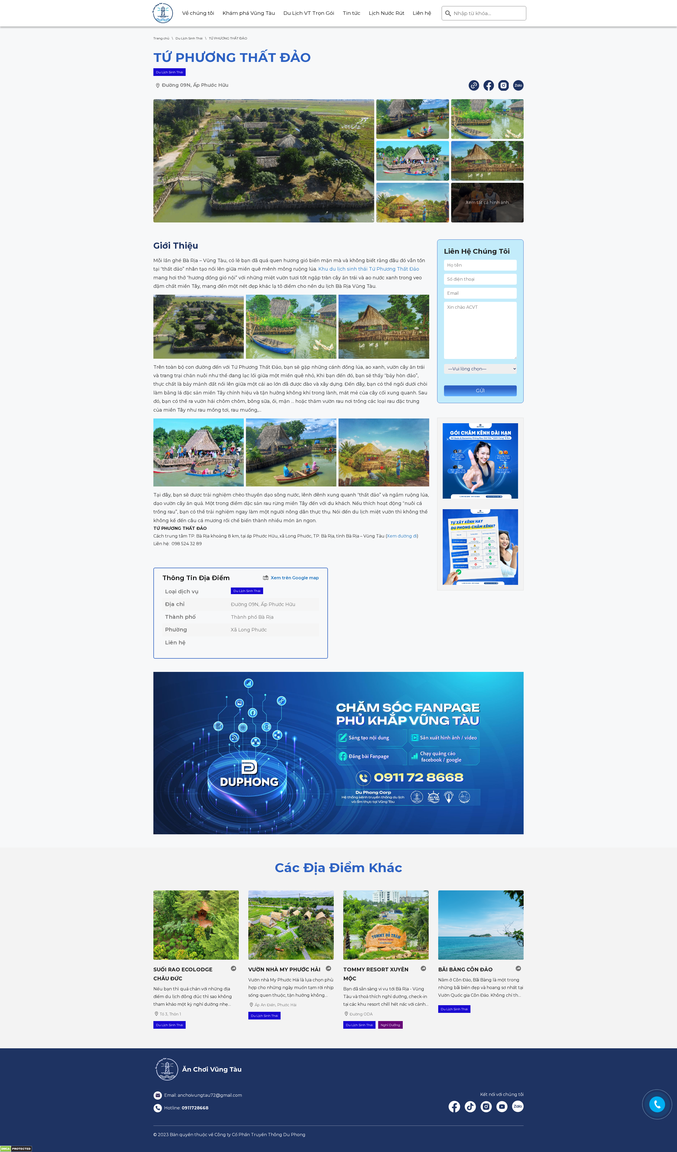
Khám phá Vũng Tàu (249, 13)
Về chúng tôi (198, 13)
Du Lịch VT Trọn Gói (308, 13)
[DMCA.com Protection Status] (16, 1148)
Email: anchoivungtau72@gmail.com (202, 1095)
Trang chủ (161, 38)
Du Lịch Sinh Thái (189, 38)
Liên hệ (422, 13)
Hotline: (185, 1107)
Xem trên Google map (295, 577)
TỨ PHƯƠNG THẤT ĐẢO (228, 38)
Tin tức (351, 13)
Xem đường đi (402, 536)
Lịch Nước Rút (386, 13)
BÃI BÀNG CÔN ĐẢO (465, 970)
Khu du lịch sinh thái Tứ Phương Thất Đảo (368, 269)
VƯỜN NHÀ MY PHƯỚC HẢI (284, 970)
